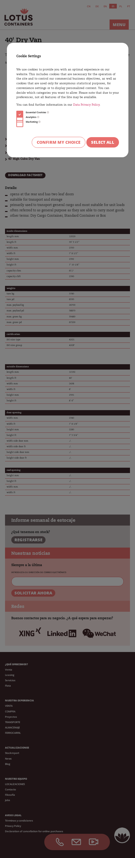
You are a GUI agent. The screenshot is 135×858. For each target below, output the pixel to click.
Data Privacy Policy (86, 104)
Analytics (31, 117)
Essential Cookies (36, 112)
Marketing (32, 121)
